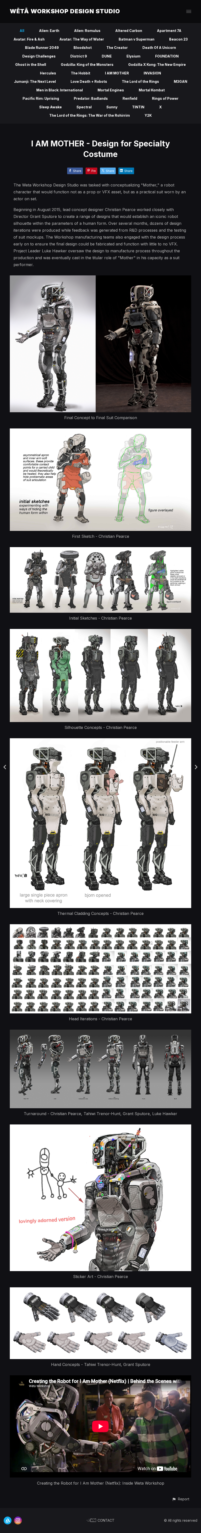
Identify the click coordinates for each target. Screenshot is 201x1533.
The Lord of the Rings (140, 81)
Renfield (130, 98)
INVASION (152, 73)
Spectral (84, 107)
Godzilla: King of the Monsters (87, 64)
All (22, 30)
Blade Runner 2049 (42, 47)
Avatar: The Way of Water (81, 39)
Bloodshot (83, 47)
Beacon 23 (178, 39)
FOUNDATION (167, 56)
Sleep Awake (50, 107)
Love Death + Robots (89, 81)
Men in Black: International (59, 90)
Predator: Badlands (91, 98)
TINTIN (138, 107)
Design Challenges (39, 56)
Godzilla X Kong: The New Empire (157, 64)
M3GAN (180, 81)
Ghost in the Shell (30, 64)
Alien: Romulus (87, 30)
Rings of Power (165, 98)
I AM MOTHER (117, 73)
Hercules (48, 73)
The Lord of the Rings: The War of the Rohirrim (89, 115)
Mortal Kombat (152, 90)
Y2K (148, 115)
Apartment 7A (169, 30)
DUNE (107, 56)
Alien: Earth (49, 30)
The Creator (117, 47)
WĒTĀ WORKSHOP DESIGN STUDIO (65, 11)
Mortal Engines (111, 90)
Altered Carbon (128, 30)
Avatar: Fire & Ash (29, 39)
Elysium (133, 56)
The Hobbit (80, 73)
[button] (180, 1499)
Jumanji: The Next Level (35, 81)
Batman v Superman (136, 39)
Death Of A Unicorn (159, 47)
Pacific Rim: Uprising (41, 98)
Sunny (111, 107)
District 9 (78, 56)
